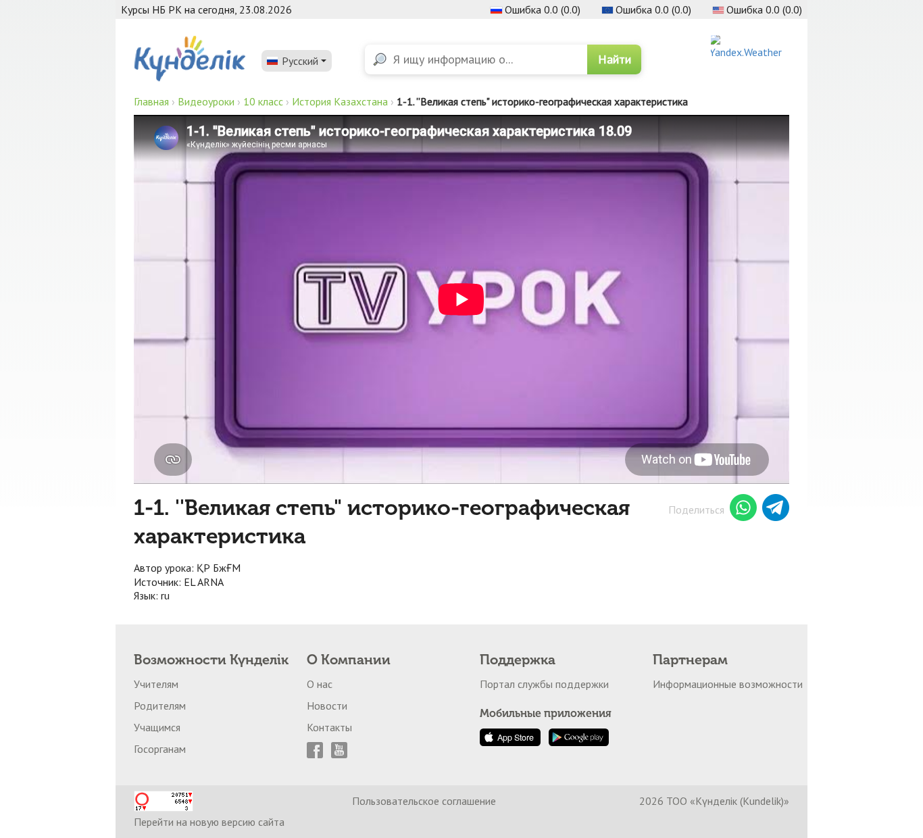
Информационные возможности (728, 684)
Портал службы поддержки (544, 684)
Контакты (329, 727)
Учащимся (157, 727)
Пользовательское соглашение (424, 801)
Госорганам (160, 749)
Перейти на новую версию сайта (209, 822)
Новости (327, 705)
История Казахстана (340, 101)
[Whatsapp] (743, 509)
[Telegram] (775, 509)
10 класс (263, 101)
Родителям (160, 705)
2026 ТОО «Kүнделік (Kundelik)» (714, 801)
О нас (319, 684)
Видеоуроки (206, 101)
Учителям (156, 684)
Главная (151, 101)
